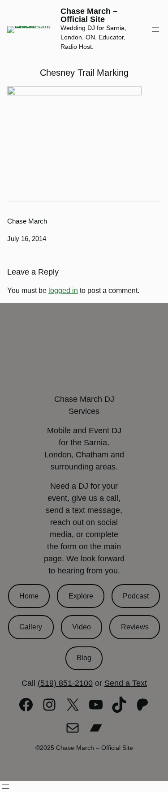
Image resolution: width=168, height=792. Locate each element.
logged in (63, 290)
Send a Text (125, 683)
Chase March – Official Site (88, 15)
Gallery (30, 627)
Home (29, 596)
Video (81, 627)
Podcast (136, 596)
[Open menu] (155, 29)
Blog (84, 658)
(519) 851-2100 (65, 683)
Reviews (135, 627)
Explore (81, 596)
